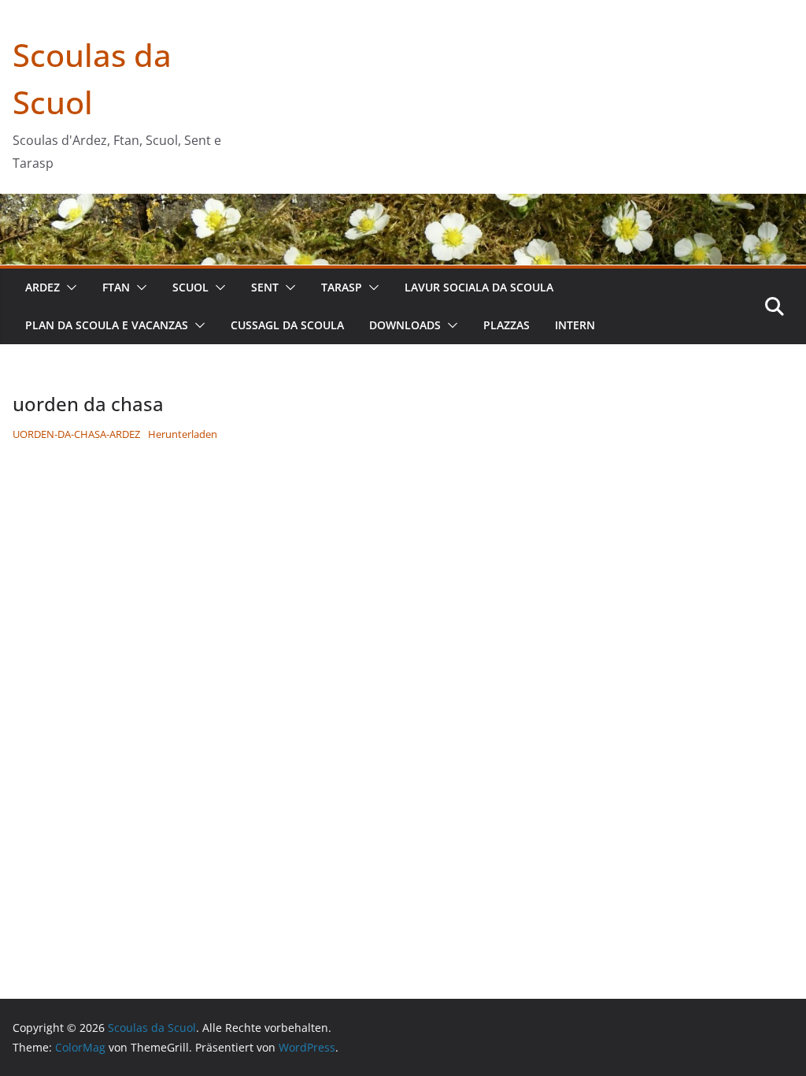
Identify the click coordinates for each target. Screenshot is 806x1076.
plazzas (506, 324)
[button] (68, 287)
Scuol (190, 287)
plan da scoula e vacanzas (106, 324)
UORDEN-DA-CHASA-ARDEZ (76, 434)
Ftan (116, 287)
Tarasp (341, 287)
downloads (405, 324)
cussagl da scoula (287, 324)
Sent (265, 287)
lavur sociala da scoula (479, 287)
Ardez (42, 287)
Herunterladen (182, 434)
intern (575, 324)
